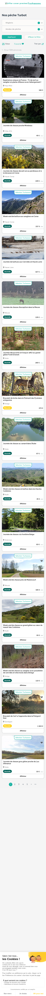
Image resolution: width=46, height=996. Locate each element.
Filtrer (7, 44)
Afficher (23, 95)
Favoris (18, 44)
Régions (9, 23)
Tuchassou (34, 3)
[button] (23, 22)
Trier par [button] (37, 44)
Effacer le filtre (34, 37)
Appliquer (12, 37)
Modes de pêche (13, 29)
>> (35, 784)
